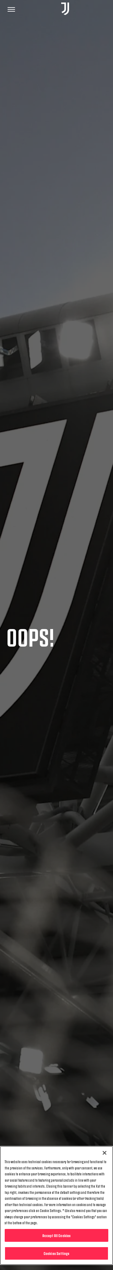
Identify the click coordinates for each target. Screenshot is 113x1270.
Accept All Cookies (56, 1235)
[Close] (104, 1153)
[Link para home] (65, 9)
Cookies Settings (56, 1253)
